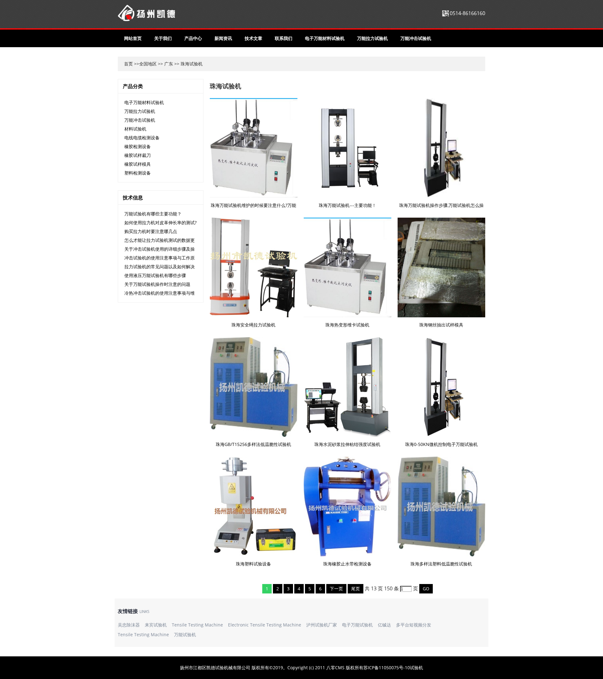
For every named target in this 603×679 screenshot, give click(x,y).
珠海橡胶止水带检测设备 (347, 564)
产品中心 (193, 38)
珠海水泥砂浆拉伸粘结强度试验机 (347, 444)
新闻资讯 (223, 38)
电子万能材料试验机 (325, 38)
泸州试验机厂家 (321, 625)
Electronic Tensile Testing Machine (264, 625)
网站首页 (133, 38)
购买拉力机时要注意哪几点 (150, 231)
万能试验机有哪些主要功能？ (153, 214)
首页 (128, 64)
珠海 (185, 64)
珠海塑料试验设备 (253, 564)
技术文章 (253, 38)
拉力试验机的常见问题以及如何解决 (159, 267)
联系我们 (283, 38)
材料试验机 (135, 129)
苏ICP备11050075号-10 (386, 668)
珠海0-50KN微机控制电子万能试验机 (441, 444)
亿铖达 (384, 625)
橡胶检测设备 (137, 146)
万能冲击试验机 (415, 38)
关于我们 (163, 38)
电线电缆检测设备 (142, 138)
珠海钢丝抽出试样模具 (441, 325)
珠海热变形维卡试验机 (347, 325)
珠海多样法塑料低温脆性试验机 (441, 564)
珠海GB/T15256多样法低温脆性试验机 (253, 444)
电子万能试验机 (357, 625)
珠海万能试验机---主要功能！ (347, 205)
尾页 (355, 589)
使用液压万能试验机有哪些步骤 (155, 275)
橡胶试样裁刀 (137, 155)
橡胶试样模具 (137, 164)
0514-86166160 (467, 13)
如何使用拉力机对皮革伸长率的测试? (160, 222)
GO (426, 589)
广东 (168, 64)
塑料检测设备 (137, 173)
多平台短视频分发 (413, 625)
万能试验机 (185, 634)
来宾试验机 (156, 625)
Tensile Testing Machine (197, 625)
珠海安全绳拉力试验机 (253, 325)
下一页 (336, 589)
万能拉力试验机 (372, 38)
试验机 (416, 668)
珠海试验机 (225, 86)
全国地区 (148, 64)
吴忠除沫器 (129, 625)
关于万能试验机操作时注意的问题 (157, 284)
